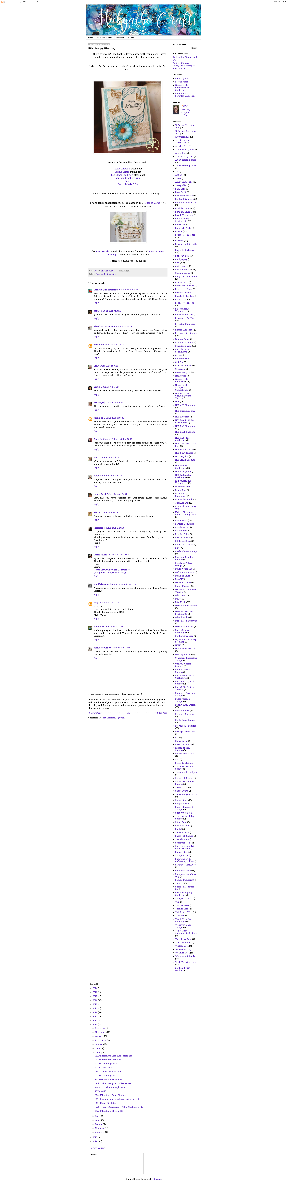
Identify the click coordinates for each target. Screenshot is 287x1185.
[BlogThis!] (122, 271)
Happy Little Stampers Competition (181, 388)
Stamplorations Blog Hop (185, 875)
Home (90, 37)
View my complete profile (185, 112)
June (98, 1052)
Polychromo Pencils (185, 726)
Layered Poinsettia (184, 524)
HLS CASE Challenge (186, 432)
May (97, 1116)
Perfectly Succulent (185, 714)
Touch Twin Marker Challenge (185, 920)
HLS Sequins (181, 456)
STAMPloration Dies (185, 865)
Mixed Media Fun (184, 626)
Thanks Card (181, 908)
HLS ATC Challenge (185, 405)
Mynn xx (98, 418)
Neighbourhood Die (185, 648)
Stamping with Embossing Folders (184, 860)
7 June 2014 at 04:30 (117, 494)
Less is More (181, 527)
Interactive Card (183, 499)
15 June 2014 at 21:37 (119, 647)
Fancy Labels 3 (122, 169)
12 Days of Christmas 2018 (185, 132)
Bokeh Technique (184, 215)
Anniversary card (184, 156)
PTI (177, 737)
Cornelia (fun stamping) (106, 289)
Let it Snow (181, 530)
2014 (95, 1024)
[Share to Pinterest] (128, 271)
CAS (177, 262)
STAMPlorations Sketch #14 (109, 1079)
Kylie (185, 106)
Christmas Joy (182, 273)
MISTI (178, 599)
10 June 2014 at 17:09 (118, 554)
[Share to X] (124, 271)
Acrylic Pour (181, 146)
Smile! (178, 829)
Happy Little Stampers (184, 65)
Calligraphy (181, 259)
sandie (97, 311)
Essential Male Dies (185, 324)
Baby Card (180, 189)
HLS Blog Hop (182, 416)
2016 (95, 1016)
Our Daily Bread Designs (183, 665)
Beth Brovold (100, 344)
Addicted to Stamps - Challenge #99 (113, 1083)
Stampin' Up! (181, 855)
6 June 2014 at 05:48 (114, 418)
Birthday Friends (184, 212)
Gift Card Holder (183, 365)
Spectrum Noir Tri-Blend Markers (185, 847)
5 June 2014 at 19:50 (111, 311)
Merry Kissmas (183, 582)
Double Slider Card (184, 296)
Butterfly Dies (182, 256)
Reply (97, 302)
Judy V (97, 475)
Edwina (97, 626)
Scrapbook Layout (184, 778)
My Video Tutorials (105, 37)
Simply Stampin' (183, 813)
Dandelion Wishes (184, 285)
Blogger (157, 1179)
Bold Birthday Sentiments (182, 220)
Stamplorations (183, 870)
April (98, 1120)
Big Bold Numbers (184, 199)
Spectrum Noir (182, 843)
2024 (95, 988)
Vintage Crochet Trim (128, 178)
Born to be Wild (183, 228)
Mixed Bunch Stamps (186, 605)
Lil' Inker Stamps (184, 544)
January (99, 1132)
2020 (95, 1000)
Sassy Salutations (184, 763)
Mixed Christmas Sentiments (184, 613)
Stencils (179, 883)
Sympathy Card (183, 898)
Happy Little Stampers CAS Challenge (182, 88)
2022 (95, 992)
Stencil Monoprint (184, 880)
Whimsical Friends (185, 956)
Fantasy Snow (182, 339)
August (99, 1044)
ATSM (178, 178)
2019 (95, 1004)
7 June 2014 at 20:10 (114, 528)
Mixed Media (182, 617)
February (100, 1128)
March (99, 1124)
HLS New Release (184, 453)
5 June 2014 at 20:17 (126, 326)
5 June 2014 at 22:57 (118, 344)
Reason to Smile (183, 744)
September (101, 1040)
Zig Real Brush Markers (182, 969)
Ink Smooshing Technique (183, 482)
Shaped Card (181, 791)
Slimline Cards (182, 825)
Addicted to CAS (181, 63)
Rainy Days (181, 741)
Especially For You (184, 318)
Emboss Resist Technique (182, 310)
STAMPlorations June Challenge (111, 1095)
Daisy (128, 181)
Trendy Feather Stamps (183, 926)
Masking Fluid (182, 576)
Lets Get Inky (182, 534)
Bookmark (180, 224)
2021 (95, 996)
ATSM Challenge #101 (106, 1063)
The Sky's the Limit (122, 175)
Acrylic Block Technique (182, 142)
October (99, 1036)
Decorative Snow (183, 289)
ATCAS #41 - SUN (103, 1067)
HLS (177, 401)
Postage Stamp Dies (185, 731)
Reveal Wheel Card (185, 753)
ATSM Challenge (183, 182)
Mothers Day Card (184, 636)
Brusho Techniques (185, 235)
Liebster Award (183, 537)
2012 (95, 1141)
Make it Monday (183, 569)
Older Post (161, 713)
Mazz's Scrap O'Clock (104, 326)
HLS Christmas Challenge (182, 439)
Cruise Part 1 (181, 282)
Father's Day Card (184, 342)
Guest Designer (182, 372)
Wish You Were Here (186, 962)
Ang (96, 602)
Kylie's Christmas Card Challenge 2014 (185, 513)
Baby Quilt (180, 192)
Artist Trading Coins (185, 165)
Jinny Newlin (101, 647)
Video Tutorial (182, 942)
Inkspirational (182, 486)
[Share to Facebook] (126, 271)
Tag (177, 902)
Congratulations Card (186, 276)
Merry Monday (182, 586)
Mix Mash (180, 602)
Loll (96, 366)
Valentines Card (183, 939)
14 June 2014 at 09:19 (109, 602)
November (100, 1032)
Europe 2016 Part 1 (184, 330)
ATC (177, 171)
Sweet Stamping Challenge (183, 894)
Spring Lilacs (122, 172)
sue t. (96, 457)
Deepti (97, 387)
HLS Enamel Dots (184, 449)
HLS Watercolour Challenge (183, 476)
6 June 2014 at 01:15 (108, 366)
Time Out (180, 915)
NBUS (178, 645)
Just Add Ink (182, 503)
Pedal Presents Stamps (182, 700)
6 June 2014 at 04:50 (116, 402)
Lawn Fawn (181, 520)
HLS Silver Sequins (185, 460)
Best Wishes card (184, 195)
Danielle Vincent (102, 439)
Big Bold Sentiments (185, 202)
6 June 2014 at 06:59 (122, 439)
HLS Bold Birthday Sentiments (184, 421)
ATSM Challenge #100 (106, 1075)
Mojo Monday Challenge (182, 631)
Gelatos (179, 355)
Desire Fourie (100, 554)
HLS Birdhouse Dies (185, 411)
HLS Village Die (183, 471)
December (100, 1028)
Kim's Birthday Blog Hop (185, 508)
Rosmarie (98, 528)
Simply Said (181, 800)
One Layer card (183, 654)
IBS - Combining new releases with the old (117, 1099)
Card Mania (102, 251)
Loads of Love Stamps (186, 551)
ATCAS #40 (100, 1091)
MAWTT (179, 579)
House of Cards (152, 203)
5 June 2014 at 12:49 (129, 289)
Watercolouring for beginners (110, 1087)
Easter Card (181, 299)
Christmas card (183, 269)
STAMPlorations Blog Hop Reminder (113, 1056)
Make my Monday (184, 572)
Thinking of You (183, 912)
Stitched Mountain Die (185, 888)
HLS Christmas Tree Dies (185, 445)
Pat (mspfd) (99, 402)
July (98, 1048)
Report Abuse (97, 1148)
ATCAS (178, 175)
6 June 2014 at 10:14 (110, 457)
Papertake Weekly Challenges (184, 677)
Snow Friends (182, 832)
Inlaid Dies (180, 490)
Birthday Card (182, 208)
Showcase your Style (186, 794)
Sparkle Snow (182, 839)
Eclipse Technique (184, 303)
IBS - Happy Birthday (105, 1103)
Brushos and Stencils (186, 244)
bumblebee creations (104, 584)
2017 (95, 1012)
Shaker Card (181, 787)
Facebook (120, 37)
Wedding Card (182, 952)
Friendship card (183, 346)
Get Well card (182, 358)
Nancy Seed (100, 494)
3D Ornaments (182, 137)
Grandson (180, 369)
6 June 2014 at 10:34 (112, 475)
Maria (97, 512)
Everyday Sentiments (186, 333)
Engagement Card (184, 314)
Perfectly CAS (180, 68)
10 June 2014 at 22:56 (125, 584)
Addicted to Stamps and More (185, 59)
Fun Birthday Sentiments (182, 351)
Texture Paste (182, 905)
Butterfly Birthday (184, 250)
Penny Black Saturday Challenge (185, 95)
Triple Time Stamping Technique (186, 932)
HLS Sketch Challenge (181, 467)
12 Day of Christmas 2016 (185, 126)
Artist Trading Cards (185, 160)
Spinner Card (182, 852)
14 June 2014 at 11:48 (112, 626)
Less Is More (181, 81)
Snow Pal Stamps (184, 836)
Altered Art (181, 153)
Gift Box (179, 362)
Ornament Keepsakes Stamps (186, 659)
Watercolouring (183, 949)
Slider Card (181, 822)
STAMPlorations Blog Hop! (108, 1059)
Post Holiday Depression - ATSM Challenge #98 (119, 1107)
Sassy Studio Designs (186, 772)
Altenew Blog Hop (184, 149)
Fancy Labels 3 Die (127, 184)
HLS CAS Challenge (185, 426)
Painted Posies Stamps (182, 671)
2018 (95, 1008)
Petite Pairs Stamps (185, 720)
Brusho (178, 231)
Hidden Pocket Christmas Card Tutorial (183, 396)
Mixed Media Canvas (186, 621)
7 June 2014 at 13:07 (110, 512)
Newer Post (95, 713)
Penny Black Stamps (185, 705)
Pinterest (131, 37)
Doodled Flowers (183, 292)
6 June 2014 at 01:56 (111, 387)
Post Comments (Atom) (113, 717)
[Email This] (120, 271)
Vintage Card (182, 946)
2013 (95, 1137)
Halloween (180, 376)
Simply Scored (182, 803)
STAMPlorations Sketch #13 (109, 1111)
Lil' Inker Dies (182, 541)
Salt (177, 759)
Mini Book (180, 595)
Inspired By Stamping (106, 274)
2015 (95, 1020)
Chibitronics (181, 266)
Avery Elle (180, 185)
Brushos (179, 240)
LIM (177, 548)
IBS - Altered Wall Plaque (108, 1071)
